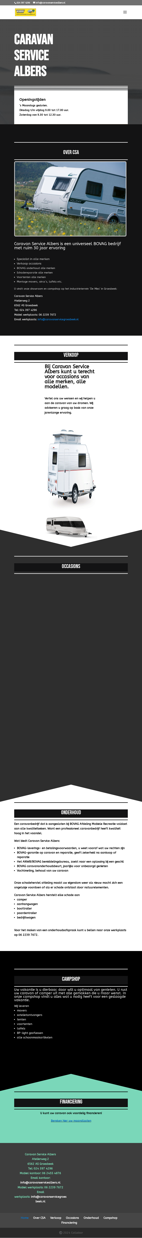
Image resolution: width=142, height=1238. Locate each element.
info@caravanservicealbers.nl (40, 1182)
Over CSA (39, 1217)
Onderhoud (91, 1217)
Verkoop (55, 1217)
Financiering (69, 1222)
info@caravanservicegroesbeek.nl (58, 319)
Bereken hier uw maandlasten (71, 1120)
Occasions (72, 1217)
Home (25, 1217)
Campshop (110, 1217)
